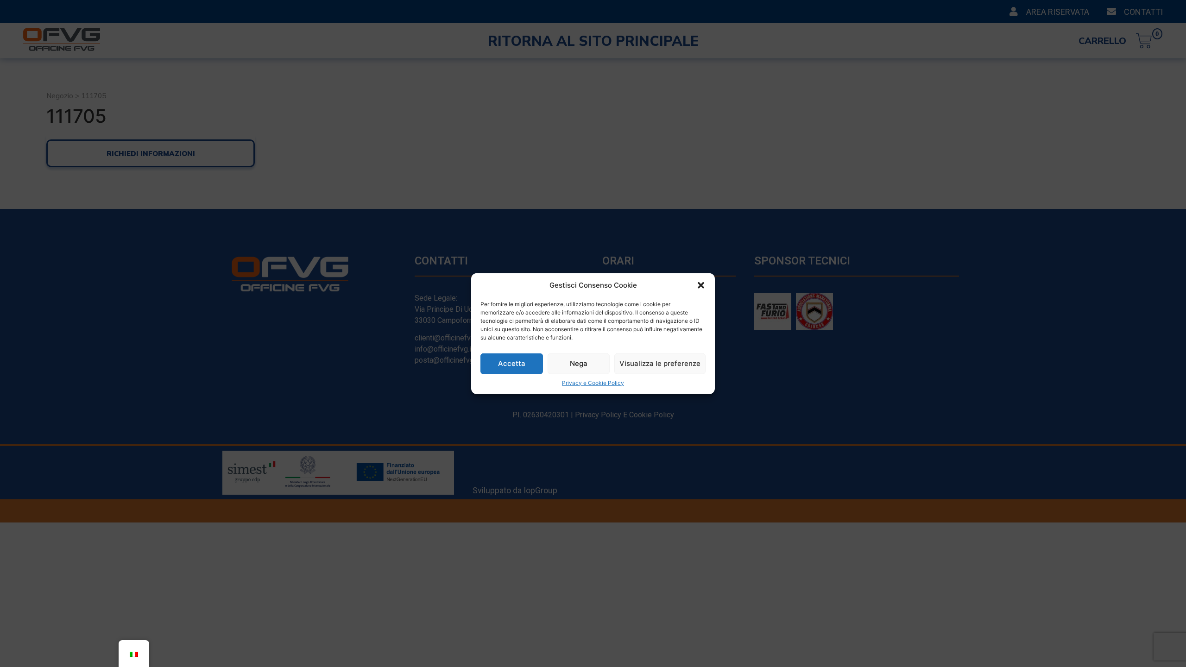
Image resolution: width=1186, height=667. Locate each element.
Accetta (511, 363)
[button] (701, 285)
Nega (578, 363)
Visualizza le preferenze (659, 363)
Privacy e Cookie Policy (593, 382)
